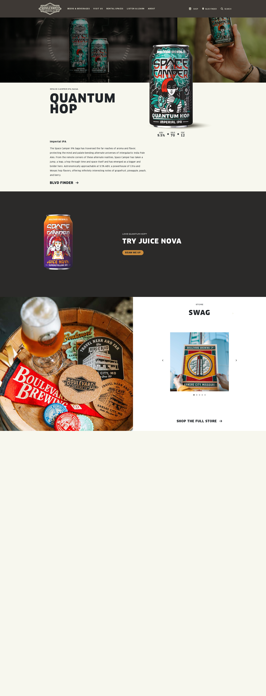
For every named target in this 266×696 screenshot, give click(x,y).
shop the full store (197, 421)
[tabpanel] (199, 350)
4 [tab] (202, 395)
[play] (233, 313)
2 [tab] (196, 395)
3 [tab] (199, 395)
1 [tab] (194, 395)
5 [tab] (205, 395)
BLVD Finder (62, 183)
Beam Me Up (133, 252)
